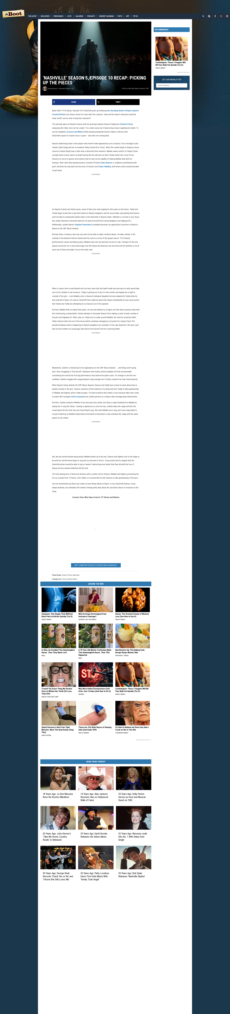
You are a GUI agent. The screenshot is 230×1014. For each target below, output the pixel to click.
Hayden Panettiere (84, 224)
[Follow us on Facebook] (215, 16)
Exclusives (45, 16)
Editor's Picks (67, 575)
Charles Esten (126, 124)
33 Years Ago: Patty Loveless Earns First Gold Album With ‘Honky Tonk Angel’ (94, 876)
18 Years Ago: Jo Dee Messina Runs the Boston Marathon (58, 796)
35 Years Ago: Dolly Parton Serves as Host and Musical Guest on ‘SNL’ (132, 797)
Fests (120, 16)
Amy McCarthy (52, 88)
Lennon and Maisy (75, 132)
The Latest (32, 16)
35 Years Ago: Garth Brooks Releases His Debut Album (93, 835)
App (127, 16)
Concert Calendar (106, 16)
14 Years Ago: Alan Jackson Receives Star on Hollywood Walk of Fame (94, 797)
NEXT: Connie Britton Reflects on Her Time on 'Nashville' (96, 565)
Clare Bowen (106, 162)
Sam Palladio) (105, 166)
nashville (76, 575)
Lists (69, 16)
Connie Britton (59, 114)
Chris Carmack (78, 396)
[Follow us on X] (221, 16)
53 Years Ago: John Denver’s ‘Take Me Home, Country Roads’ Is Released (57, 836)
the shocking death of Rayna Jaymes (123, 110)
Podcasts (91, 16)
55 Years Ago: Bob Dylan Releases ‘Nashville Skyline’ (131, 875)
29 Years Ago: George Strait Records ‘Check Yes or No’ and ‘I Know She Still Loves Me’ (58, 876)
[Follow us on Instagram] (227, 16)
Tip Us (135, 16)
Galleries (79, 16)
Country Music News (69, 579)
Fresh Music (58, 16)
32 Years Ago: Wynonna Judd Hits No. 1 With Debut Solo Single (132, 836)
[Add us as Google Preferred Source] (209, 16)
